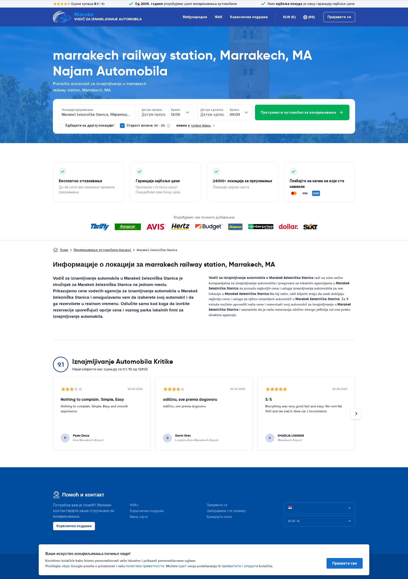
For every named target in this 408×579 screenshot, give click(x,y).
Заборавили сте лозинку (226, 511)
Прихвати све (344, 563)
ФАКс (134, 505)
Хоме (64, 250)
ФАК (218, 17)
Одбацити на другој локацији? (89, 126)
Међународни (195, 17)
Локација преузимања (77, 110)
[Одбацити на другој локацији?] (61, 125)
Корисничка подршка (249, 17)
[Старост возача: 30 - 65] (122, 125)
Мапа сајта (139, 517)
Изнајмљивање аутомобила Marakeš (102, 250)
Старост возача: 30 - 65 (146, 126)
